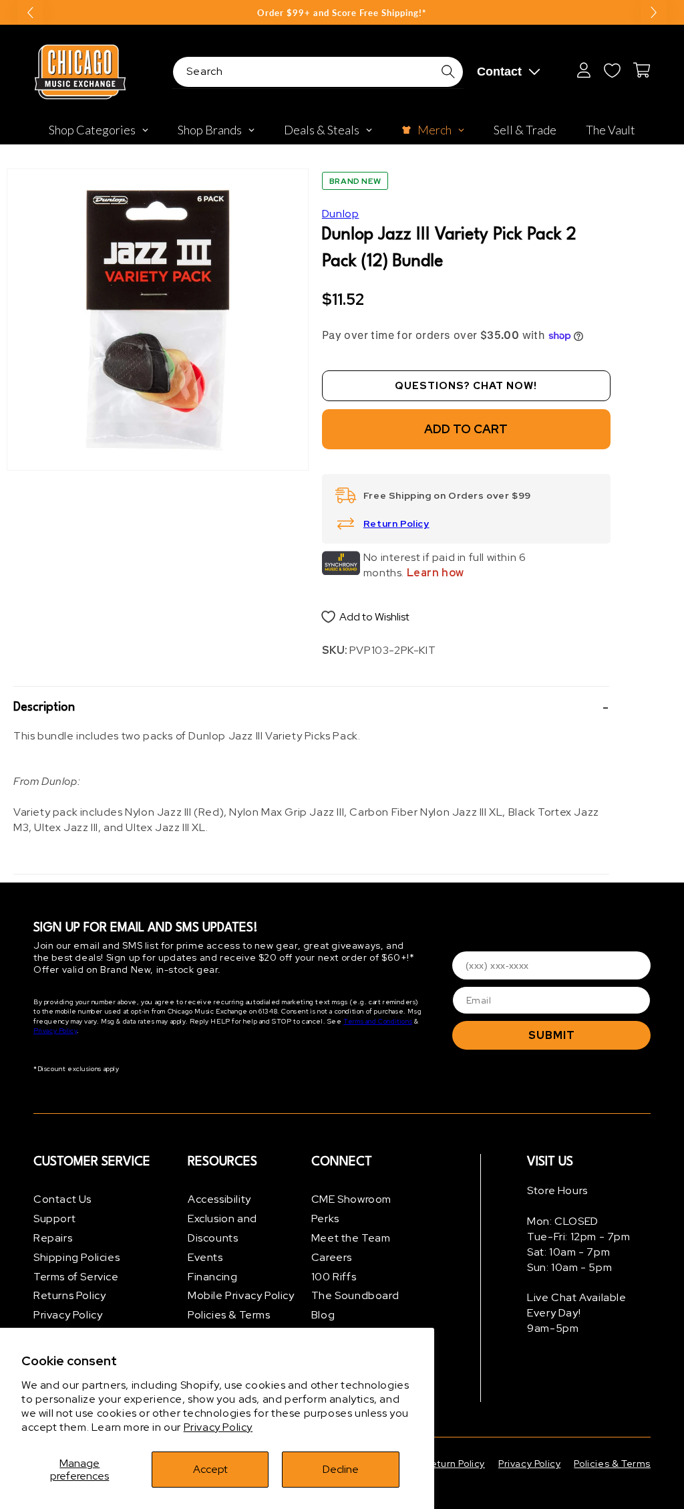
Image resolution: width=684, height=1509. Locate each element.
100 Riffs (333, 1277)
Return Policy (396, 523)
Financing (212, 1277)
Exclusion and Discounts (222, 1228)
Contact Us (62, 1199)
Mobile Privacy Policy (241, 1295)
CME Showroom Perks (351, 1209)
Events (205, 1257)
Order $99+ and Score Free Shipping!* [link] (342, 12)
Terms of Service (76, 1277)
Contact (499, 71)
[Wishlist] (612, 70)
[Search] (448, 71)
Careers (331, 1257)
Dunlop (340, 214)
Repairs (52, 1238)
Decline (341, 1469)
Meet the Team (351, 1238)
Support (54, 1218)
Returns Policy (69, 1295)
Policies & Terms (229, 1315)
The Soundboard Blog (355, 1305)
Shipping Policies (76, 1257)
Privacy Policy (218, 1427)
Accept (210, 1469)
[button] (311, 708)
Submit (551, 1035)
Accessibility (219, 1199)
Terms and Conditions (377, 1021)
